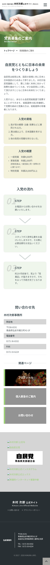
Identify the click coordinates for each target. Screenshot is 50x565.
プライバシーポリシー (31, 510)
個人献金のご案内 (26, 396)
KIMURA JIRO (30, 555)
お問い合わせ (25, 415)
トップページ (9, 51)
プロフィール (25, 377)
